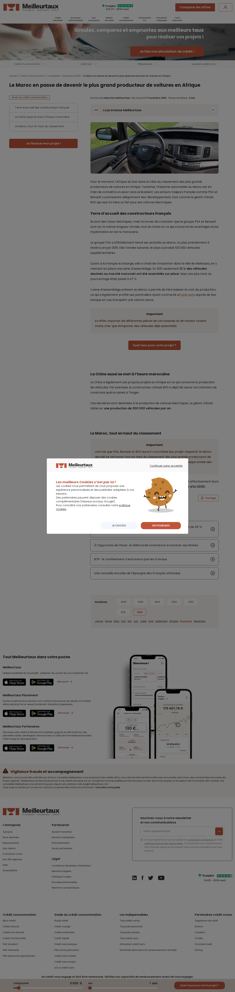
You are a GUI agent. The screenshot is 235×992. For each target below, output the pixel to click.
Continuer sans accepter (164, 469)
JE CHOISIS (119, 525)
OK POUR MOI (161, 525)
